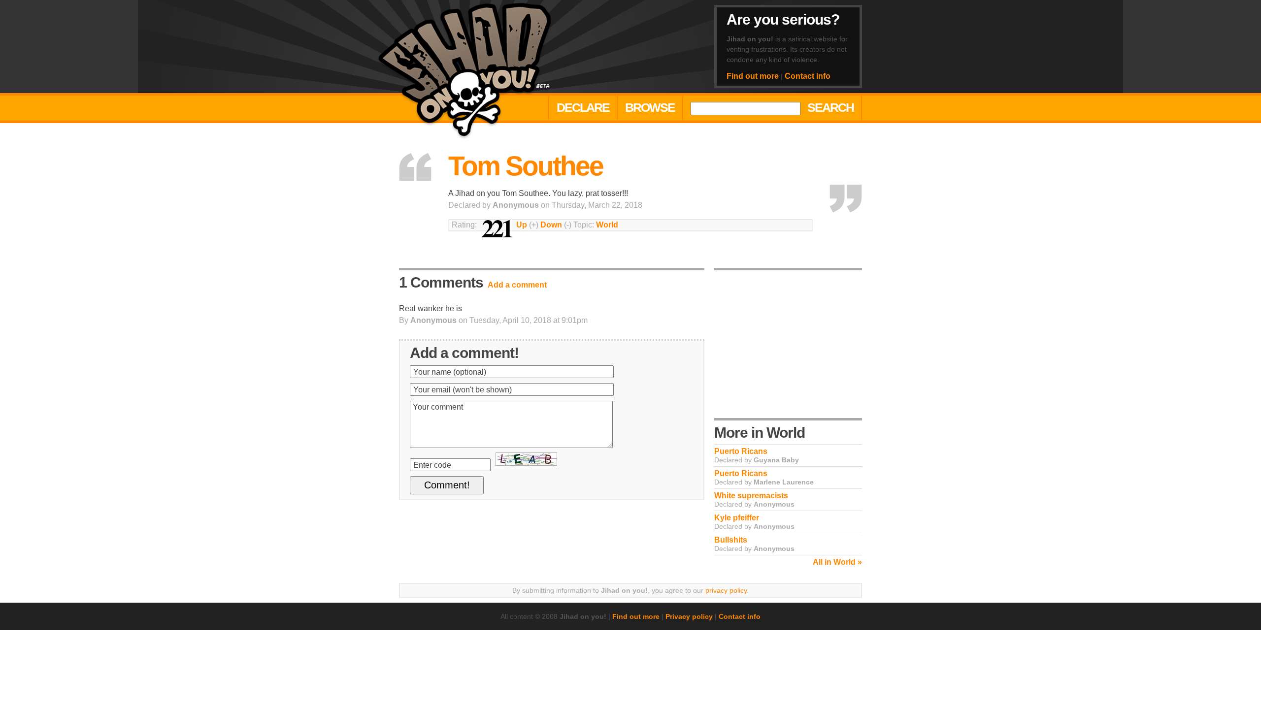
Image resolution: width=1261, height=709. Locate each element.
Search (830, 107)
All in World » (837, 562)
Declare (583, 107)
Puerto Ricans (740, 451)
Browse (650, 107)
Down (551, 225)
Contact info (807, 76)
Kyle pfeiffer (736, 518)
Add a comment (517, 285)
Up (521, 225)
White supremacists (751, 495)
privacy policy (726, 590)
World (607, 225)
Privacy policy (689, 616)
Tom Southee (525, 166)
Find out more (753, 76)
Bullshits (730, 540)
